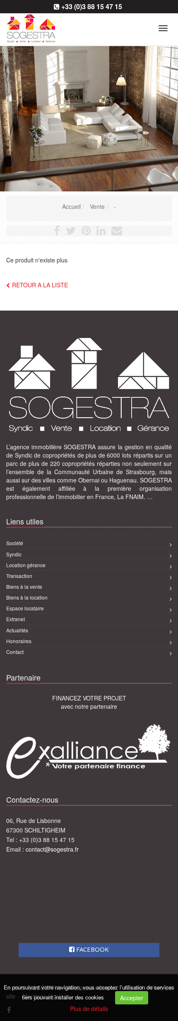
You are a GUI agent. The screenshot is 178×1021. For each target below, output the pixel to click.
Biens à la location (27, 597)
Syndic (14, 554)
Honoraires (18, 640)
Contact (15, 651)
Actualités (17, 630)
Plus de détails (89, 1008)
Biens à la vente (24, 586)
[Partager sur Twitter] (71, 232)
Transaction (19, 575)
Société (14, 542)
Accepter (131, 998)
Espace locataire (25, 608)
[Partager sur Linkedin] (101, 232)
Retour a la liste (40, 285)
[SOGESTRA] (5, 26)
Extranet (15, 618)
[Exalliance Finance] (89, 751)
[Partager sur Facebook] (57, 232)
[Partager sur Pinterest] (86, 232)
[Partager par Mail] (116, 232)
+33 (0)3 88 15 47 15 (91, 6)
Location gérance (26, 564)
